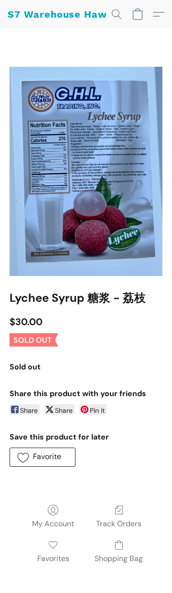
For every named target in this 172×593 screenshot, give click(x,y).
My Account (53, 524)
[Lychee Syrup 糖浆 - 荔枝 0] (86, 171)
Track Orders (118, 524)
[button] (64, 14)
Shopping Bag (119, 558)
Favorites (53, 558)
